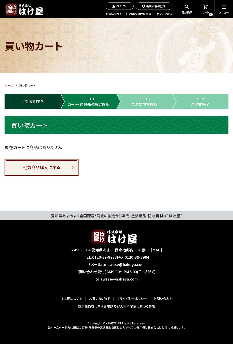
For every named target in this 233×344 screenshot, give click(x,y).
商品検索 (187, 12)
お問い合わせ (163, 298)
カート (207, 13)
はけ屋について (71, 298)
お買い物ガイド (115, 14)
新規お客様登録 (155, 6)
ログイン (121, 6)
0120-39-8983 (104, 257)
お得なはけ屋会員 (140, 14)
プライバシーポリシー (132, 298)
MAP (156, 250)
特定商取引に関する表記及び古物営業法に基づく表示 (116, 306)
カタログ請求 (164, 14)
